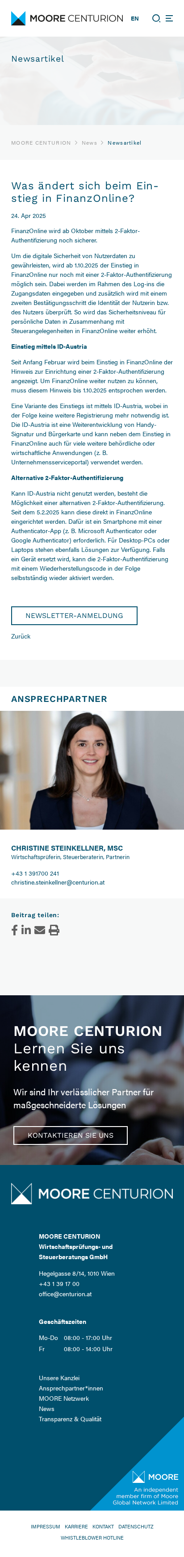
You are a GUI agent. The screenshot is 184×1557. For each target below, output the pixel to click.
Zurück (20, 635)
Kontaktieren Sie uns (70, 1135)
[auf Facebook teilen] (14, 930)
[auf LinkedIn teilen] (26, 930)
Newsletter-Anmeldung (74, 615)
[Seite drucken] (54, 930)
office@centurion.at (65, 1293)
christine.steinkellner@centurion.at (58, 881)
